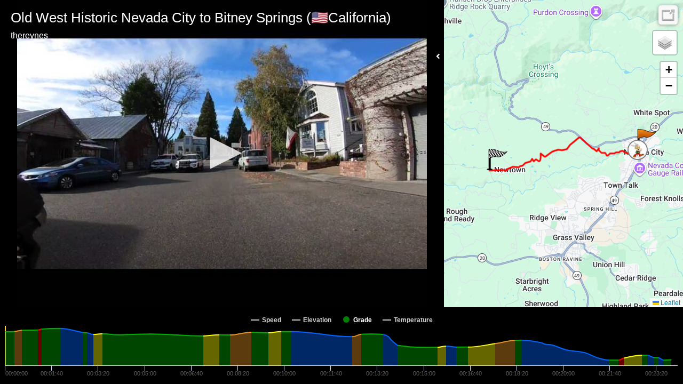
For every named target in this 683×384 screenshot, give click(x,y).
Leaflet (669, 302)
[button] (221, 153)
